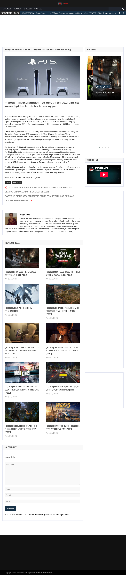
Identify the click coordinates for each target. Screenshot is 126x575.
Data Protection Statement (43, 572)
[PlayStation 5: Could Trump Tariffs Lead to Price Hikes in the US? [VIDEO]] (42, 77)
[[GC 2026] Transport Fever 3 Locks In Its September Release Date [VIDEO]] (63, 412)
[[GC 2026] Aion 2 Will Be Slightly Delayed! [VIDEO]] (22, 294)
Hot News (91, 49)
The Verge (26, 177)
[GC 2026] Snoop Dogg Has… (108, 92)
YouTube (38, 9)
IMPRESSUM (66, 231)
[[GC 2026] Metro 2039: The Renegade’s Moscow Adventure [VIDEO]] (22, 258)
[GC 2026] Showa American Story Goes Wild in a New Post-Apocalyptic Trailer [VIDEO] (62, 350)
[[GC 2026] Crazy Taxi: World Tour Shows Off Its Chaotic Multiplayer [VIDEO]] (63, 372)
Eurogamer (35, 177)
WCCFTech (16, 177)
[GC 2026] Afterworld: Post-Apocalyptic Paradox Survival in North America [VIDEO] (62, 311)
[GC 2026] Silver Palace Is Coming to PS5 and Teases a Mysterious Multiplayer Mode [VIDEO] (22, 350)
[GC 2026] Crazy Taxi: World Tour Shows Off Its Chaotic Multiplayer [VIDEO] (63, 388)
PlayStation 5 (17, 183)
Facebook (6, 9)
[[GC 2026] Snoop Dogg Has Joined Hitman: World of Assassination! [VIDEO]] (63, 258)
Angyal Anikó (25, 214)
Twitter (17, 9)
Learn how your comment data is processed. (52, 514)
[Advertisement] (63, 24)
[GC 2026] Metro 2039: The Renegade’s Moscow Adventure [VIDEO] (20, 273)
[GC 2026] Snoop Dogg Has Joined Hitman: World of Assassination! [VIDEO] (63, 273)
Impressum (31, 572)
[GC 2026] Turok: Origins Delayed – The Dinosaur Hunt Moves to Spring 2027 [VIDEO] (21, 429)
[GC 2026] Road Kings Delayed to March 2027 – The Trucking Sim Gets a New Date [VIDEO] (22, 389)
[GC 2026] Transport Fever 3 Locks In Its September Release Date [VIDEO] (62, 427)
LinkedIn (28, 9)
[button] (99, 147)
